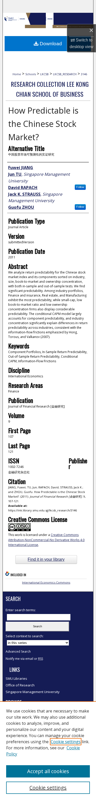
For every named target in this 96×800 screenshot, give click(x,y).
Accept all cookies (48, 771)
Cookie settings (66, 741)
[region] (48, 750)
